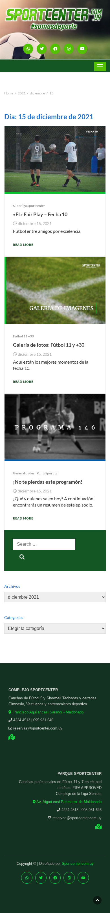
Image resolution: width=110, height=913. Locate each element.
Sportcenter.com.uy (78, 863)
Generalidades (23, 473)
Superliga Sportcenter (29, 206)
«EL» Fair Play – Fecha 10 (40, 214)
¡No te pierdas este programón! (47, 482)
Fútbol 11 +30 (23, 336)
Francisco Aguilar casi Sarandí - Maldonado (47, 712)
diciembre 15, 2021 (35, 223)
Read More (23, 244)
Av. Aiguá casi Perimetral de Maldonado (69, 802)
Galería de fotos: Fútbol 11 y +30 (48, 345)
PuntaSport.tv (47, 473)
